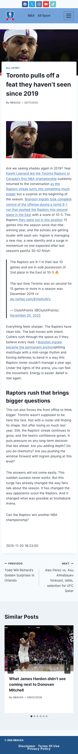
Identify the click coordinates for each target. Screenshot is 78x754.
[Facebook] (25, 4)
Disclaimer (27, 746)
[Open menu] (68, 15)
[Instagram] (39, 4)
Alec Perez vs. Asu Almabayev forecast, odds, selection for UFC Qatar (59, 577)
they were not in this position (41, 220)
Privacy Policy (39, 749)
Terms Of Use (49, 746)
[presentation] (39, 648)
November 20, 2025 (25, 315)
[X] (32, 4)
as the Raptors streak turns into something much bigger (38, 189)
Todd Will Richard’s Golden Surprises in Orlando (19, 572)
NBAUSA (15, 102)
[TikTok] (53, 4)
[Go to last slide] (11, 669)
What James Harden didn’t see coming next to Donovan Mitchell (37, 684)
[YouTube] (46, 4)
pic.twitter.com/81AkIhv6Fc (30, 299)
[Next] (67, 669)
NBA (31, 15)
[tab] (31, 716)
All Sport (44, 15)
